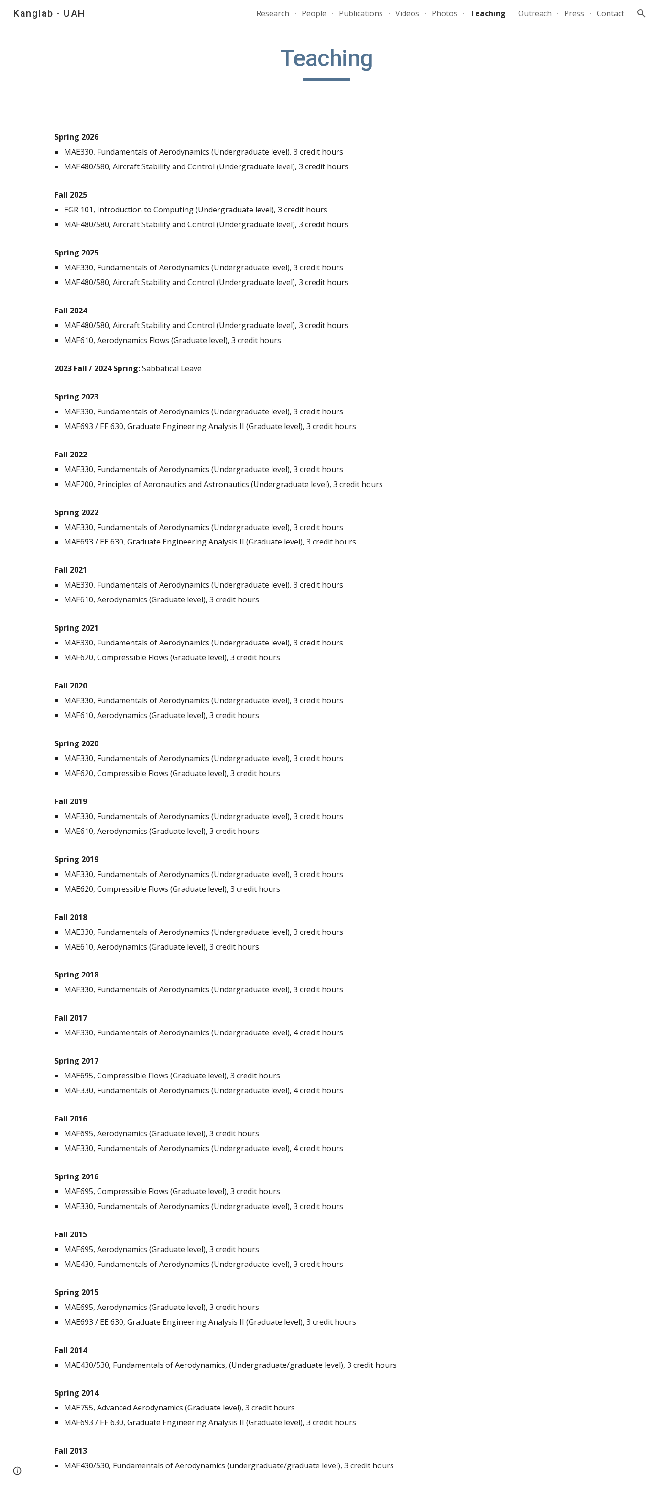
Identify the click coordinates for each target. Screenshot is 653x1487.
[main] (326, 62)
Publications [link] (361, 13)
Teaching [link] (488, 13)
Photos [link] (444, 13)
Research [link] (272, 13)
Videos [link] (407, 13)
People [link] (314, 13)
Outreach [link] (535, 13)
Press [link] (574, 13)
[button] (641, 13)
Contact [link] (610, 13)
